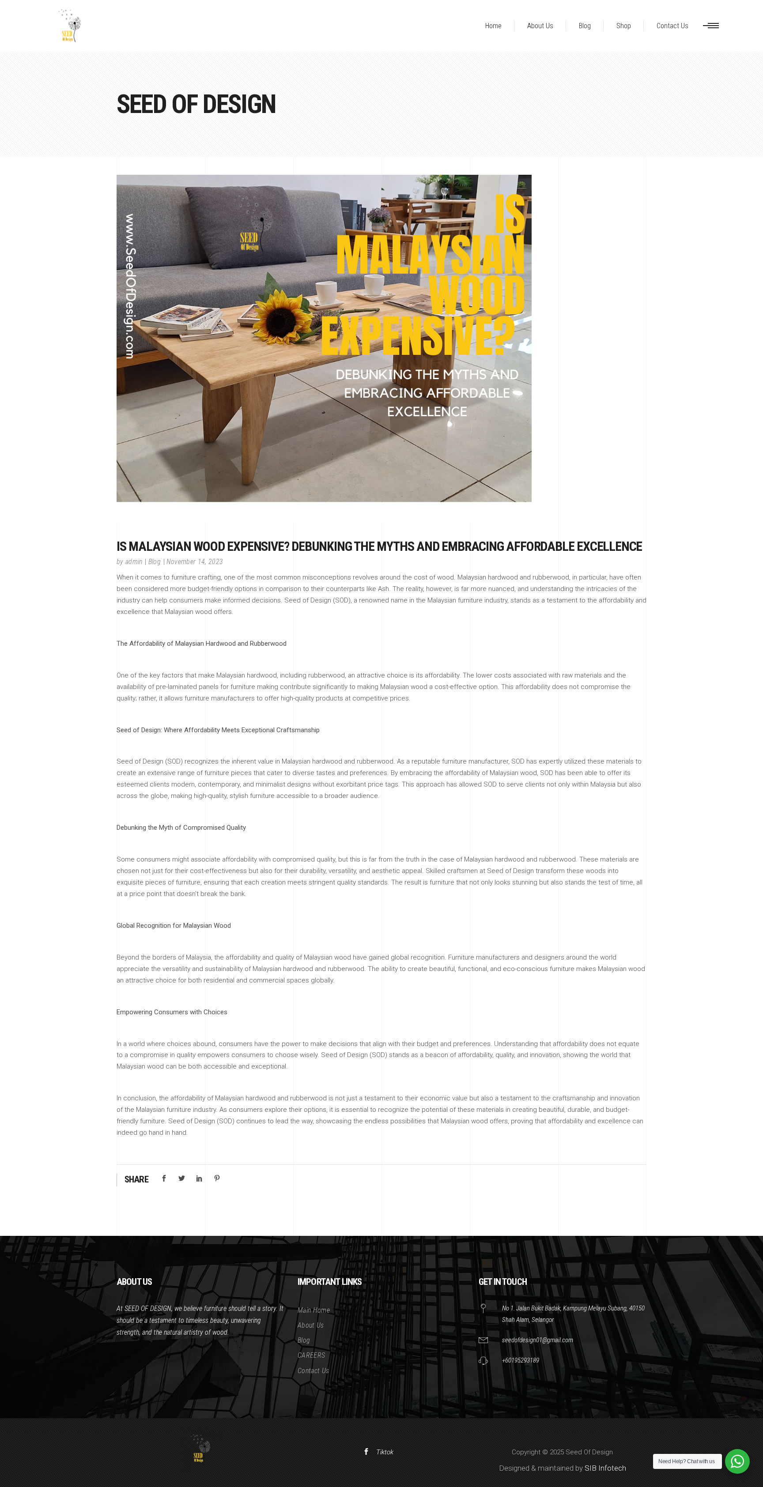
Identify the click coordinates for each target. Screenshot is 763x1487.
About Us (311, 1325)
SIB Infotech (605, 1468)
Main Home (314, 1310)
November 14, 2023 (194, 561)
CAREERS (311, 1355)
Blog (154, 561)
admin (134, 561)
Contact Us (313, 1371)
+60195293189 (520, 1360)
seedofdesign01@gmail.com (537, 1340)
